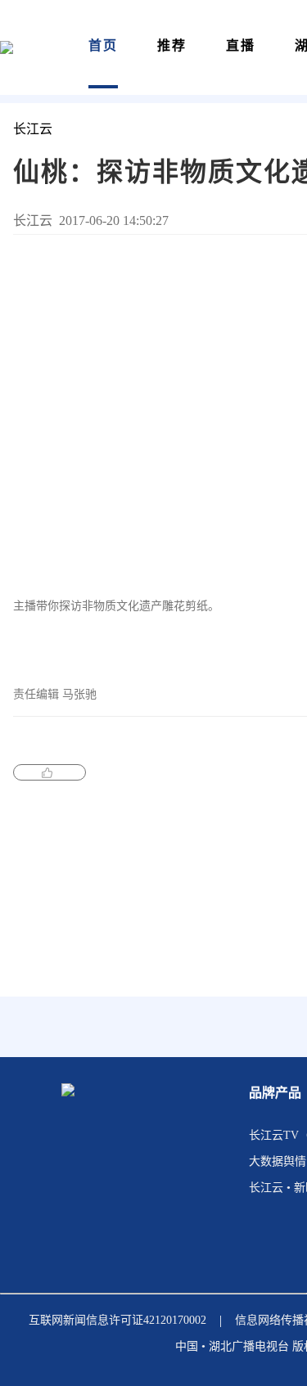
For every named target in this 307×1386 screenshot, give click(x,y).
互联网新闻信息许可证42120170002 (117, 1320)
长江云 (32, 129)
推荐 (172, 45)
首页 (103, 45)
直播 (240, 45)
